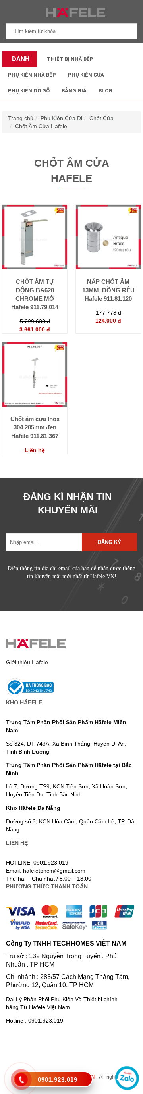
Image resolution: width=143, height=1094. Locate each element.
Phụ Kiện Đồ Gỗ (29, 91)
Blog (105, 91)
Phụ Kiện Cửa (86, 75)
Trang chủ (20, 118)
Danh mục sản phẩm (18, 61)
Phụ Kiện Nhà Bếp (32, 75)
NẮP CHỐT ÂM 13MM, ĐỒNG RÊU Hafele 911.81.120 (108, 290)
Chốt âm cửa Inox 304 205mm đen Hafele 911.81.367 (35, 427)
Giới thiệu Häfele (27, 662)
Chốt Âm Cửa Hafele (41, 126)
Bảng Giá (74, 91)
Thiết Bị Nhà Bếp (70, 59)
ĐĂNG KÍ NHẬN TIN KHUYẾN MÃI (67, 503)
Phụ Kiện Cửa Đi (61, 118)
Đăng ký (109, 542)
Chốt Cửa (101, 118)
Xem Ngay (35, 272)
